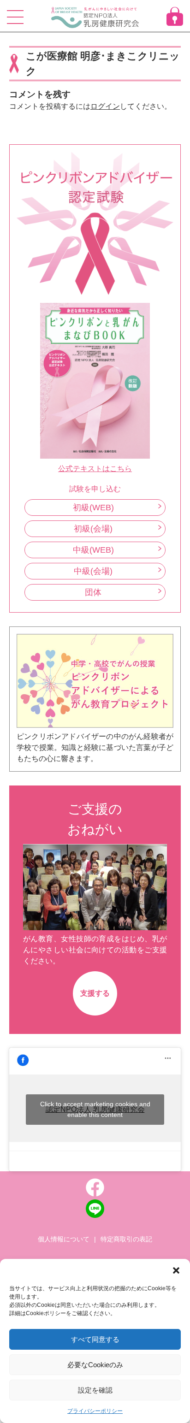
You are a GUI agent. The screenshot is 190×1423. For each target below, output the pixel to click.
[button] (176, 1270)
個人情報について (63, 1239)
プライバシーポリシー (95, 1411)
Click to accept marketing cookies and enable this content (95, 1109)
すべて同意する (95, 1339)
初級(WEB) (93, 507)
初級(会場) (93, 528)
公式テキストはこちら (95, 468)
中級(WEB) (93, 550)
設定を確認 (95, 1390)
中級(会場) (93, 571)
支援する (95, 993)
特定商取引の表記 (126, 1239)
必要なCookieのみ (95, 1365)
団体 (93, 592)
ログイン (105, 106)
